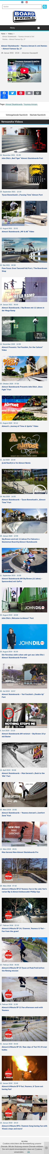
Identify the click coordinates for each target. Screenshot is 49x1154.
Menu (12, 28)
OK (28, 1152)
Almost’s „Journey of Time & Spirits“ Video (20, 426)
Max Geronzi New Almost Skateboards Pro (20, 852)
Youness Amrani (30, 104)
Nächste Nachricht (37, 115)
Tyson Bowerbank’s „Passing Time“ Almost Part (22, 195)
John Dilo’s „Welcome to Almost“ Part (18, 618)
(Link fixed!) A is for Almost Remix (16, 463)
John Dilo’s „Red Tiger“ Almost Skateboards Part (22, 158)
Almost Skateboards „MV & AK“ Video (18, 231)
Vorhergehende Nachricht (16, 115)
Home (3, 34)
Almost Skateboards (13, 104)
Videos (10, 34)
